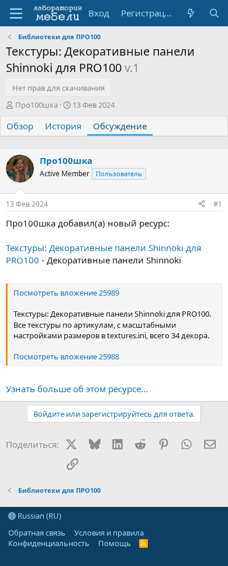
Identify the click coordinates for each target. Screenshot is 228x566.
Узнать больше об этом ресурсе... (77, 389)
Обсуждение (120, 126)
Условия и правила (109, 532)
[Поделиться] (201, 204)
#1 (217, 204)
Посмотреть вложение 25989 (66, 292)
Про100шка (36, 105)
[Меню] (16, 13)
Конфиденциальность (48, 543)
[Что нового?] (190, 13)
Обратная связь (36, 532)
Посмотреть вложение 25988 (66, 356)
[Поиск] (214, 13)
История (63, 126)
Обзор (19, 126)
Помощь (114, 543)
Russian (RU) (38, 515)
